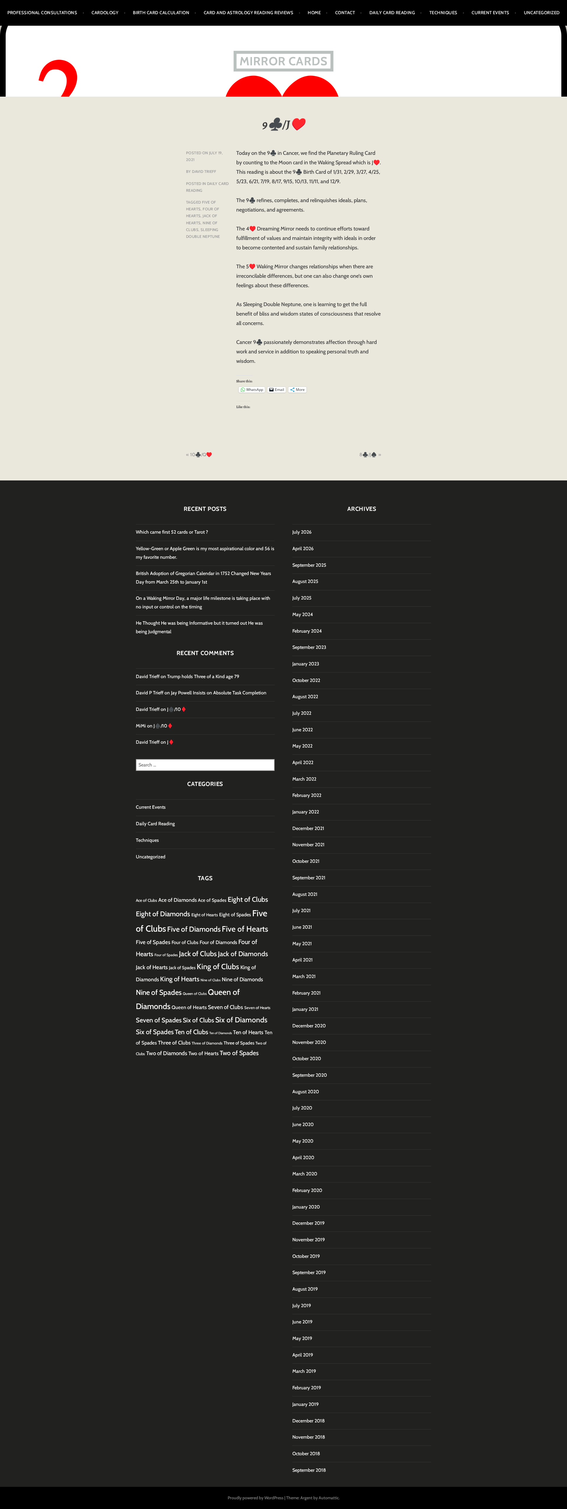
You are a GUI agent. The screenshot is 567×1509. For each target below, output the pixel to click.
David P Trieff (149, 693)
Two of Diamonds (166, 1053)
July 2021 (301, 910)
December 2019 (308, 1223)
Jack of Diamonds (243, 954)
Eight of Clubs (248, 899)
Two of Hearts (203, 1053)
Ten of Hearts (248, 1032)
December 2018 (308, 1421)
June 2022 (302, 729)
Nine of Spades (159, 992)
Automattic (329, 1497)
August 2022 (305, 696)
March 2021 (304, 976)
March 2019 (304, 1371)
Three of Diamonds (207, 1043)
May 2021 (302, 943)
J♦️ (170, 742)
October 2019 (306, 1256)
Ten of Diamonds (220, 1033)
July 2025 (302, 598)
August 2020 (305, 1091)
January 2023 (305, 664)
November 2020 (309, 1042)
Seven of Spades (159, 1020)
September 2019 (309, 1272)
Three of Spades (239, 1043)
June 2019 (302, 1322)
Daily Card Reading (392, 12)
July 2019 (301, 1305)
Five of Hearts (245, 929)
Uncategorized (542, 12)
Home (314, 12)
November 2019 (308, 1239)
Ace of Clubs (146, 900)
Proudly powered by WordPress (256, 1497)
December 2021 (308, 828)
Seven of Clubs (225, 1007)
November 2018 (308, 1437)
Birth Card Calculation (161, 12)
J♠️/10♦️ (177, 709)
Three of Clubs (174, 1042)
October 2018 (306, 1453)
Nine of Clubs (211, 980)
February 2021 (306, 993)
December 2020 (309, 1026)
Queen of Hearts (189, 1007)
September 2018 (309, 1470)
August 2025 (305, 581)
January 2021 (305, 1009)
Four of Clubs (185, 942)
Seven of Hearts (257, 1007)
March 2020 (304, 1174)
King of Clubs (218, 966)
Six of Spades (155, 1032)
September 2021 (308, 878)
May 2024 (302, 614)
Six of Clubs (198, 1020)
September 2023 (309, 647)
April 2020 (303, 1157)
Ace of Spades (212, 900)
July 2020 (302, 1108)
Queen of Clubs (195, 993)
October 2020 (306, 1058)
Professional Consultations (42, 12)
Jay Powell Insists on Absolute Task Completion (218, 693)
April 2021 (302, 960)
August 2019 (305, 1289)
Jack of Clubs (198, 953)
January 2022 (305, 812)
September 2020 (309, 1075)
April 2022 (302, 762)
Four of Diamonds (218, 942)
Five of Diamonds (194, 929)
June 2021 (302, 927)
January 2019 (305, 1404)
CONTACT (345, 12)
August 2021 (304, 894)
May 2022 (302, 746)
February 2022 (306, 795)
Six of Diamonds (241, 1019)
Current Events (490, 12)
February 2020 (307, 1190)
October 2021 (306, 861)
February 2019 (306, 1388)
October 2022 (306, 680)
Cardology (105, 12)
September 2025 (309, 565)
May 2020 (302, 1141)
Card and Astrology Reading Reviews (248, 12)
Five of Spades (153, 942)
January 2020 (306, 1207)
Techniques (443, 12)
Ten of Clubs (191, 1032)
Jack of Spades (182, 967)
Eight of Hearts (204, 914)
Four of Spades (166, 955)
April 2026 (303, 548)
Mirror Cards (283, 61)
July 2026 (302, 532)
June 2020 (303, 1124)
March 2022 (304, 779)
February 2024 (307, 631)
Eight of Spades (235, 914)
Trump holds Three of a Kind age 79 (203, 676)
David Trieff (204, 171)
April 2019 (302, 1355)
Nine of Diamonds (242, 979)
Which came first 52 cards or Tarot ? (172, 532)
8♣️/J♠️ (368, 454)
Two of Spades (239, 1053)
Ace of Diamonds (177, 900)
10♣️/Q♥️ (201, 454)
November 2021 (308, 844)
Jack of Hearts (152, 967)
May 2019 (302, 1338)
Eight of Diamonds (163, 914)
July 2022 (301, 713)
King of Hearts (179, 979)
